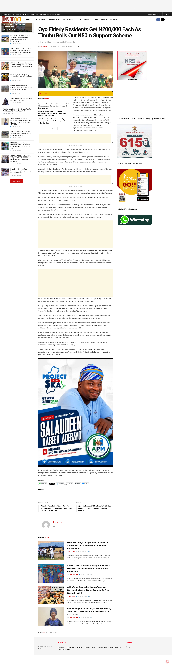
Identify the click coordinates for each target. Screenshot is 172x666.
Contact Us (11, 14)
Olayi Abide (72, 596)
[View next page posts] (56, 128)
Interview (114, 19)
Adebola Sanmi (73, 574)
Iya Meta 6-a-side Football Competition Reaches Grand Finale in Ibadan (21, 76)
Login (169, 14)
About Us (18, 14)
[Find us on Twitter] (163, 19)
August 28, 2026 (82, 551)
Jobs (96, 19)
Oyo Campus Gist (85, 19)
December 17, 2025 (55, 46)
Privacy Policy (25, 14)
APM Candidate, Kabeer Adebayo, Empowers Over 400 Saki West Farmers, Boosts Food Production (21, 50)
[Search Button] (170, 19)
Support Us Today (55, 14)
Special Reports (69, 19)
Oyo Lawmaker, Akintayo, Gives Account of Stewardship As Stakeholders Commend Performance (53, 106)
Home (28, 19)
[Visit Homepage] (11, 19)
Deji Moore (43, 46)
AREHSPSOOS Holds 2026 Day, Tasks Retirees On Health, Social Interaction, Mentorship (20, 133)
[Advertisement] (85, 4)
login (44, 632)
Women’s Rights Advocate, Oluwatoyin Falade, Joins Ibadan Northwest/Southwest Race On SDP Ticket (89, 611)
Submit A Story (35, 14)
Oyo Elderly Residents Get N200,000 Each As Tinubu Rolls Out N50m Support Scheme (16, 24)
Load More (16, 181)
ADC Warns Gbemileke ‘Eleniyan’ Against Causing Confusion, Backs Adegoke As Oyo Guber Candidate (21, 64)
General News (54, 19)
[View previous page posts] (52, 128)
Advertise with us (44, 14)
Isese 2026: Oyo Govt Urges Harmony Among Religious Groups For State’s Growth (21, 170)
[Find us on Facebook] (158, 19)
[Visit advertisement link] (75, 412)
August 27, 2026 (84, 574)
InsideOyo (4, 14)
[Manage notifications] (167, 661)
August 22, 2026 (84, 617)
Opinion (104, 19)
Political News (39, 19)
